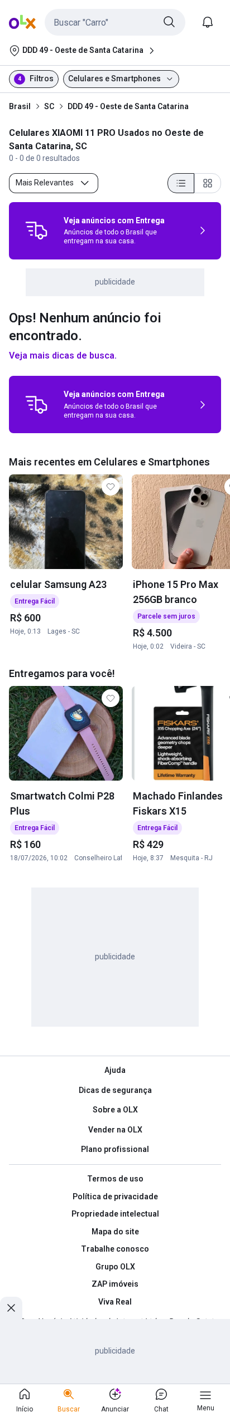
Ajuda (115, 1070)
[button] (115, 22)
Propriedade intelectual (115, 1213)
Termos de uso (115, 1178)
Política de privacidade (115, 1196)
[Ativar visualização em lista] (180, 183)
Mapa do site (115, 1231)
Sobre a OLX (115, 1109)
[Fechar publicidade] (11, 1308)
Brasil (20, 106)
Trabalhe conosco (115, 1248)
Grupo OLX (115, 1266)
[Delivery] (36, 230)
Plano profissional (115, 1149)
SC (49, 106)
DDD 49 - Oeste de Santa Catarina (128, 106)
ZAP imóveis (115, 1283)
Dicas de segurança (115, 1090)
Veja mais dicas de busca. (63, 355)
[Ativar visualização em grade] (207, 183)
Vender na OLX (115, 1129)
